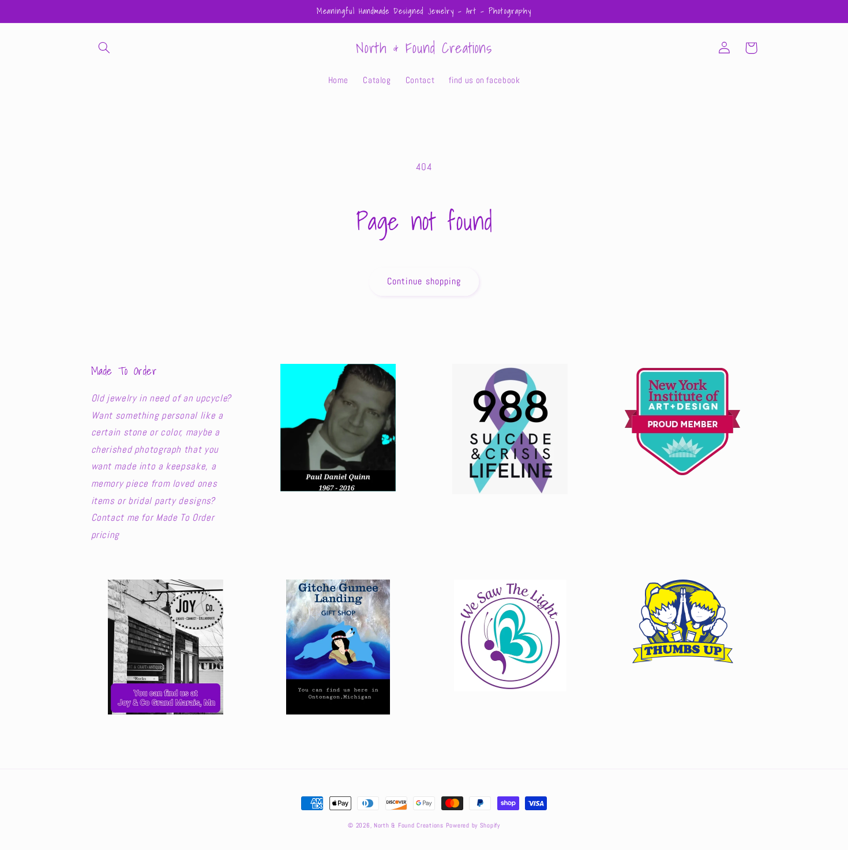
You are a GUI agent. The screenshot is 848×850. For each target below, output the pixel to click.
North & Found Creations (409, 825)
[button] (104, 48)
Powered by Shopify (473, 825)
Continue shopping (424, 281)
